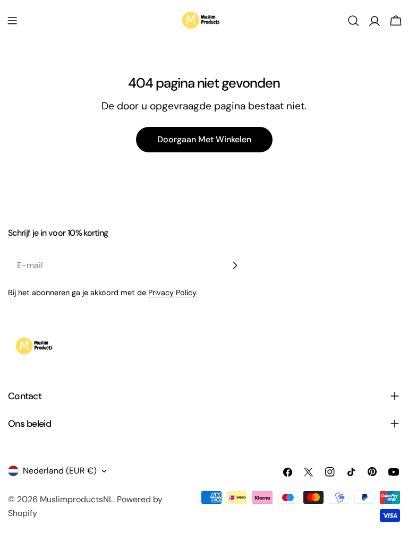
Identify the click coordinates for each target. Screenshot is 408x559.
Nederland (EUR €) (60, 470)
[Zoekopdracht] (353, 20)
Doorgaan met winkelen (204, 139)
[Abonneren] (235, 265)
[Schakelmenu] (12, 20)
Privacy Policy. (173, 292)
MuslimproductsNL (76, 499)
